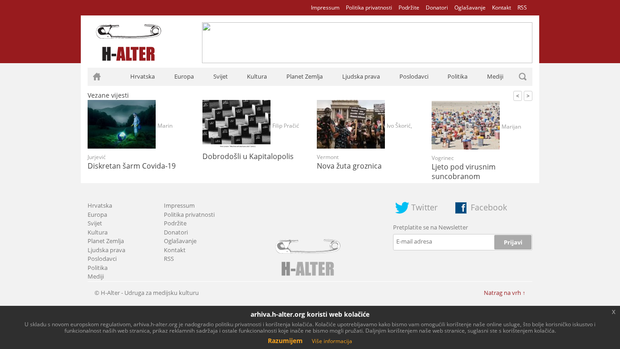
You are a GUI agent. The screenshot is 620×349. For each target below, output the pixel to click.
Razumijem (285, 340)
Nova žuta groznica (349, 166)
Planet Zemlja (304, 76)
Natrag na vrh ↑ (505, 293)
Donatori (437, 7)
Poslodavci (413, 76)
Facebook (489, 207)
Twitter (424, 207)
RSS (522, 7)
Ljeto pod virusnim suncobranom (464, 171)
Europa (184, 76)
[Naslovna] (97, 77)
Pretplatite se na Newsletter (430, 227)
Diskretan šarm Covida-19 (132, 166)
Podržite (409, 7)
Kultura (257, 76)
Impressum (325, 7)
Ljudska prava (361, 76)
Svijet (220, 76)
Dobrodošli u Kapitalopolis (248, 156)
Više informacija (332, 341)
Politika (457, 76)
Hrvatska (142, 76)
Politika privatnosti (369, 7)
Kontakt (501, 7)
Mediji (495, 76)
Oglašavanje (470, 7)
